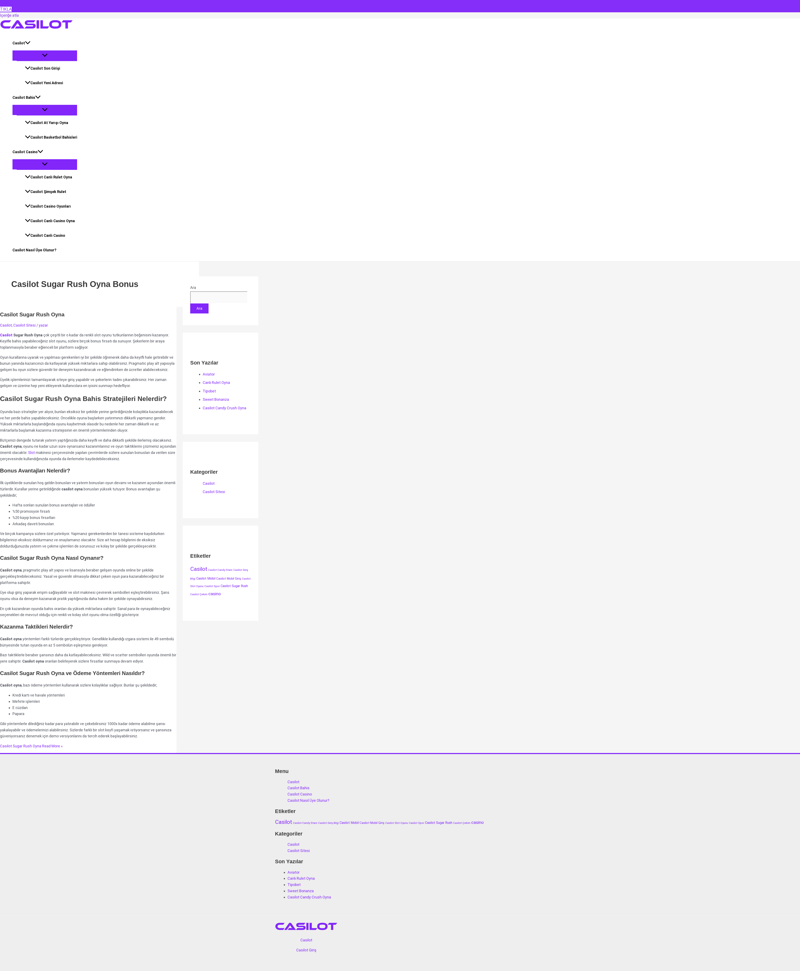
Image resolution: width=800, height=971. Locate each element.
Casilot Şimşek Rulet (48, 191)
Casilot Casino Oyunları (50, 206)
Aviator (209, 374)
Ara (193, 287)
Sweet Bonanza (216, 399)
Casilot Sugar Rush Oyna (32, 314)
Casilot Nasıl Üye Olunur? (34, 250)
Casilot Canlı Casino (47, 235)
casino (214, 593)
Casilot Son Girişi (45, 68)
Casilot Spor (212, 586)
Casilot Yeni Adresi (46, 83)
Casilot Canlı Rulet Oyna (51, 177)
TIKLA (6, 9)
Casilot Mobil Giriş (228, 578)
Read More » (31, 746)
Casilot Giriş (306, 950)
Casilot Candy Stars (220, 569)
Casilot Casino (25, 152)
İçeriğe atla (9, 15)
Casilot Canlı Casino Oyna (52, 221)
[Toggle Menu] (44, 55)
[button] (27, 43)
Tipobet (209, 391)
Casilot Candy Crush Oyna (224, 408)
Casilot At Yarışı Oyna (49, 122)
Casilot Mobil (205, 578)
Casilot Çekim (199, 594)
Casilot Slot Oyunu (396, 822)
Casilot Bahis (23, 97)
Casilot (18, 43)
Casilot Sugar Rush (234, 586)
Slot (31, 452)
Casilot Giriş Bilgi (328, 822)
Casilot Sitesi (24, 325)
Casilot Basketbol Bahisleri (53, 137)
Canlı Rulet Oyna (216, 382)
